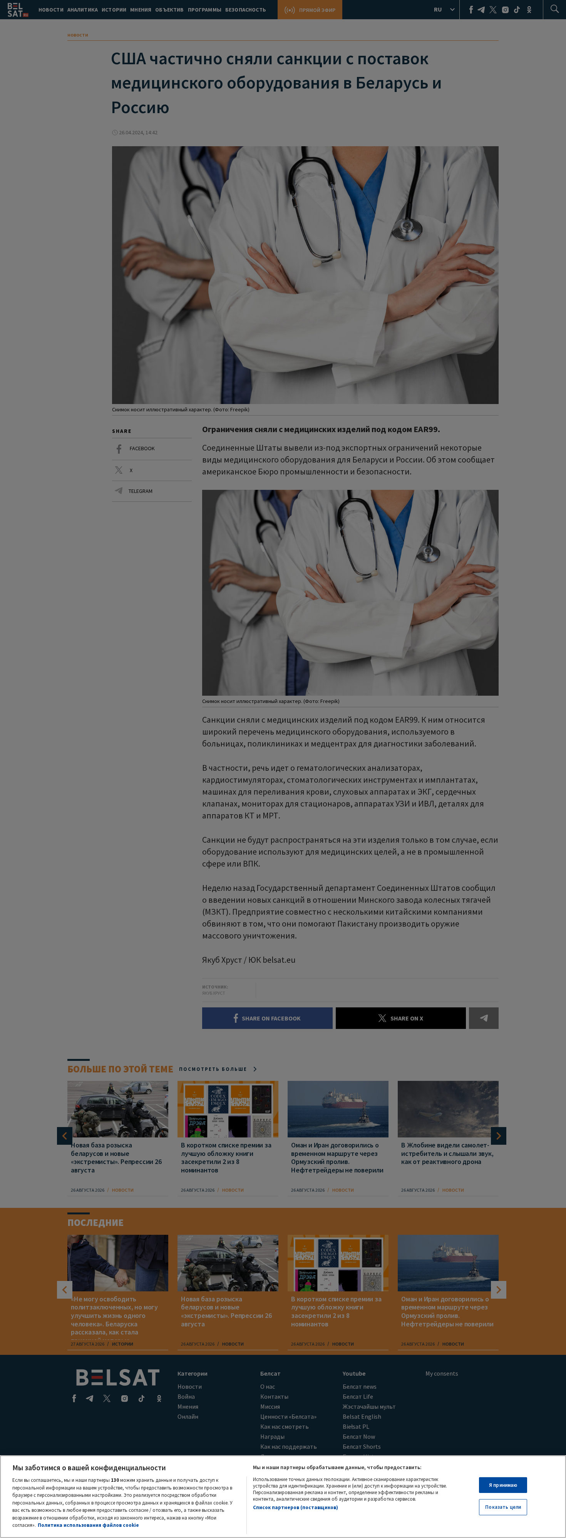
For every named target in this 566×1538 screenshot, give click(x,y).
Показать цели (503, 1507)
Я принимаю (503, 1485)
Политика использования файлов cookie (88, 1525)
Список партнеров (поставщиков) (295, 1507)
